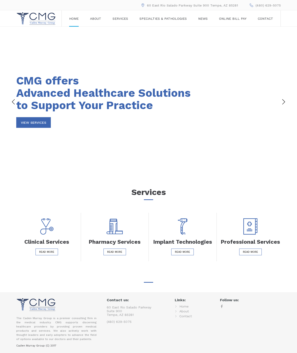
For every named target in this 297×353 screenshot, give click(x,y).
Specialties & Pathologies (163, 18)
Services (120, 18)
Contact (265, 18)
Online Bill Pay (232, 18)
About (95, 18)
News (203, 18)
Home (74, 18)
